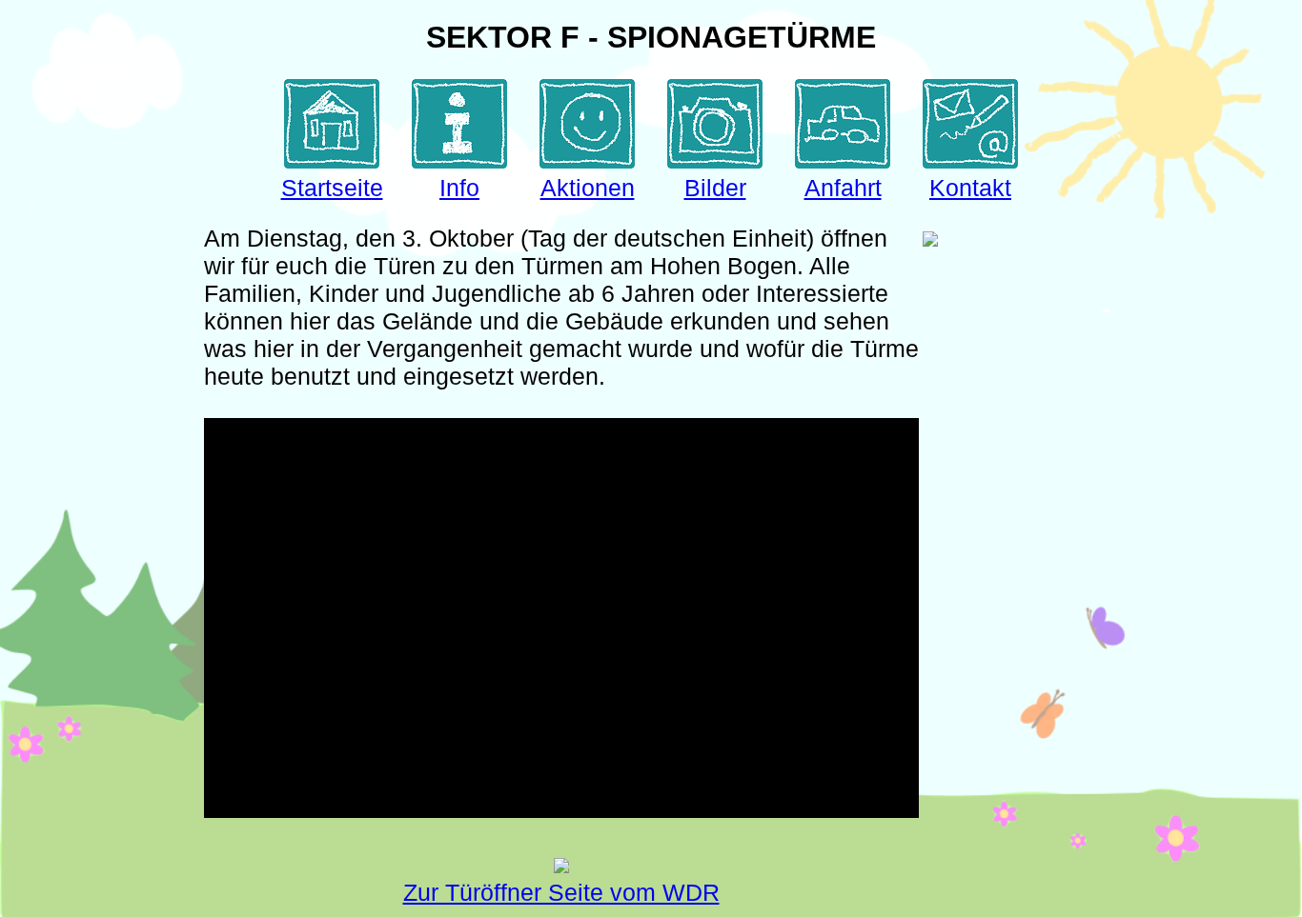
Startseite (332, 187)
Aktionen (587, 187)
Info (459, 187)
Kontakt (970, 187)
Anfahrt (843, 187)
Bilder (715, 187)
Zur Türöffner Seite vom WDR (561, 892)
